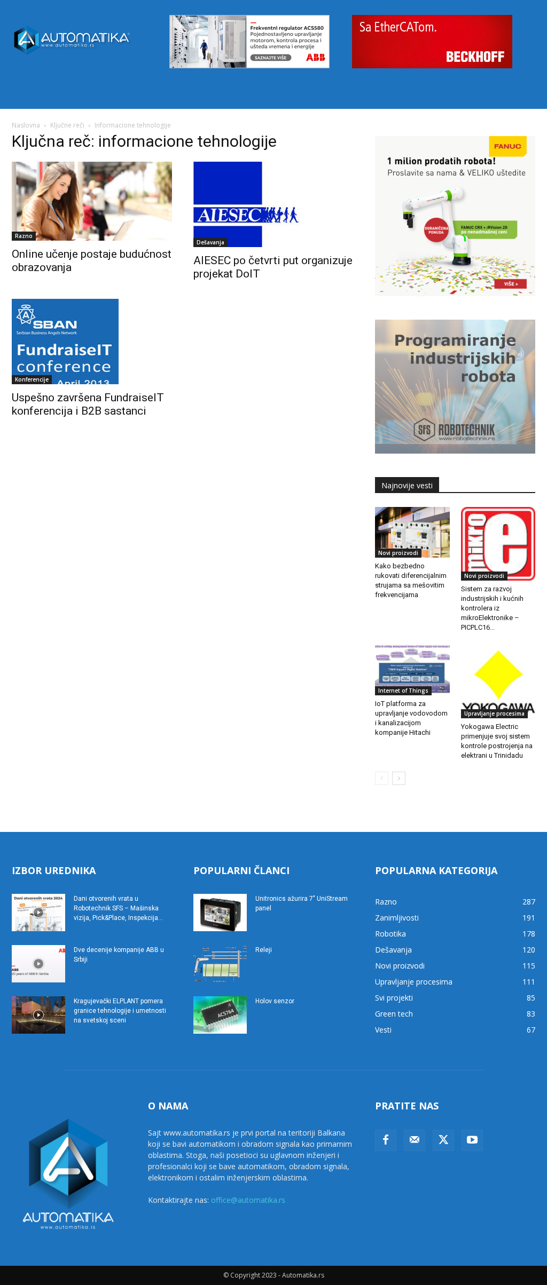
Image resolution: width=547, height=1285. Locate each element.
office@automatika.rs (248, 1200)
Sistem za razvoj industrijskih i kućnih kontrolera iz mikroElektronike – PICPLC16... (492, 608)
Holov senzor (274, 1001)
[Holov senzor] (220, 1015)
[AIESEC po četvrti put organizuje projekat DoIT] (273, 204)
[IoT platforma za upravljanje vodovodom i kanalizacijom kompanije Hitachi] (412, 669)
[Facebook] (385, 1140)
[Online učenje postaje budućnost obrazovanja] (92, 201)
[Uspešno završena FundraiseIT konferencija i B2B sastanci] (92, 341)
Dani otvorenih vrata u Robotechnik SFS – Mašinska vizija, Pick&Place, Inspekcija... (118, 908)
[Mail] (414, 1140)
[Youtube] (472, 1140)
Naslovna (26, 125)
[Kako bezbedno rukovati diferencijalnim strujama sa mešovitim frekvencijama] (412, 532)
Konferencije (32, 379)
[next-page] (398, 778)
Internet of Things (403, 690)
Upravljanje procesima (494, 713)
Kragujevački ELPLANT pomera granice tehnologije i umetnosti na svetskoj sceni (120, 1010)
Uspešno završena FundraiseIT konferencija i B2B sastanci (88, 404)
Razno (24, 236)
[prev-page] (381, 778)
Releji (263, 950)
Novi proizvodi (398, 553)
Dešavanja (210, 242)
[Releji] (220, 963)
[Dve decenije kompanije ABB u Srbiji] (38, 963)
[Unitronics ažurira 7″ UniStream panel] (220, 912)
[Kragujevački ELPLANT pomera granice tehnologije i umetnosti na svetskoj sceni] (38, 1015)
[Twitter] (443, 1140)
